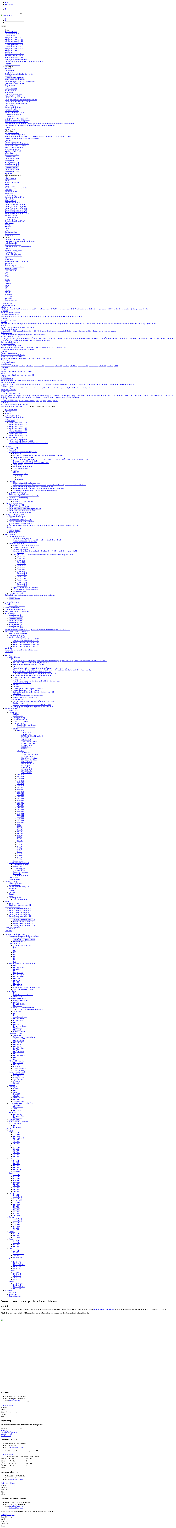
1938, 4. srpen (17, 1028)
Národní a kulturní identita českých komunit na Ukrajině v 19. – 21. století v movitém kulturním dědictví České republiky (52, 670)
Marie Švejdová (18, 1079)
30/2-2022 (20, 784)
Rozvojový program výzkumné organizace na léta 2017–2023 (33, 707)
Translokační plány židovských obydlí (25, 461)
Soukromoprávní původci (13, 107)
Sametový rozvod (10, 265)
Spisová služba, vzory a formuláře (24, 547)
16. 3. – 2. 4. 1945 (19, 1169)
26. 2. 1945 (16, 1156)
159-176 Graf (25, 749)
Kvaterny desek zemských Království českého (20, 241)
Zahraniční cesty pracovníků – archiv (17, 213)
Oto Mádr (16, 1083)
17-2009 (20, 828)
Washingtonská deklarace (21, 1000)
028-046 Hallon (26, 734)
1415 (14, 954)
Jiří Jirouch (16, 1081)
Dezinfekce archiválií (12, 111)
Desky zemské (17, 464)
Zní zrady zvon (18, 1020)
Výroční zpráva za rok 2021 (14, 45)
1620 (14, 965)
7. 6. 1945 (16, 1222)
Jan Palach (16, 1099)
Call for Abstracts (18, 723)
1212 (14, 951)
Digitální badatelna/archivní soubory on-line (19, 74)
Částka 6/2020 (21, 566)
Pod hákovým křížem (20, 1039)
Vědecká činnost (10, 179)
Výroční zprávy (10, 35)
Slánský (19, 476)
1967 (14, 1090)
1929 (14, 1015)
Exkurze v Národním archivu (14, 112)
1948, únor (16, 1064)
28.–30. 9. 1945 (18, 1257)
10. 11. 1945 (17, 1274)
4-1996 (19, 852)
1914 (14, 993)
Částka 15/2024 (22, 582)
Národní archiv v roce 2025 (14, 57)
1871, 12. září (17, 985)
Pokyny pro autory (19, 718)
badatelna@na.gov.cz (16, 1447)
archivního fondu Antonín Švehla (103, 1309)
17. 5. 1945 (16, 1210)
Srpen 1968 (16, 1094)
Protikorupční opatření (12, 155)
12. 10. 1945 (17, 1263)
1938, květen (17, 1024)
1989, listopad (17, 1118)
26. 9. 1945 (16, 1255)
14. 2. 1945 (16, 1149)
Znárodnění (16, 1066)
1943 (14, 1053)
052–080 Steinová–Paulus (29, 754)
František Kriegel (18, 1101)
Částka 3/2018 (21, 560)
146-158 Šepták (26, 747)
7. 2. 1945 (16, 1147)
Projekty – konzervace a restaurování (25, 697)
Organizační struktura (12, 33)
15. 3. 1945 (16, 1167)
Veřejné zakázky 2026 (12, 158)
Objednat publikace (11, 232)
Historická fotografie (11, 217)
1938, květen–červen (19, 1026)
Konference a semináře (12, 234)
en (5, 10)
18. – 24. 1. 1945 (18, 1138)
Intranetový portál (6, 1434)
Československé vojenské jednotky (24, 1037)
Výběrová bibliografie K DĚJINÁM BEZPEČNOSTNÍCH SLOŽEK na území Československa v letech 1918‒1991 (51, 459)
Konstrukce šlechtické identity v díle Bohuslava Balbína (31, 662)
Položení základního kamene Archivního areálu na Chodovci (24, 61)
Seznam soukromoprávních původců (25, 542)
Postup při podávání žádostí (14, 147)
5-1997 (19, 850)
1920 (14, 1013)
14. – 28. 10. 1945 (19, 1265)
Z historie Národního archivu (14, 56)
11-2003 (19, 839)
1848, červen (17, 980)
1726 (14, 971)
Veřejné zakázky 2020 (12, 169)
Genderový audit (18, 703)
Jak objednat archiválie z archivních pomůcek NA (21, 100)
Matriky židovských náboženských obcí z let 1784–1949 (31, 463)
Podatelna (8, 140)
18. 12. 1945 (17, 1289)
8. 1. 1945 (16, 1134)
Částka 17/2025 (22, 586)
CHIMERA (17, 694)
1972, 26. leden (18, 1107)
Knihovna (8, 87)
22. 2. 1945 (16, 1151)
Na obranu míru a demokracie (14, 267)
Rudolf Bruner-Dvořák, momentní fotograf (27, 987)
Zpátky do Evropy (11, 269)
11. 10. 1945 (17, 1261)
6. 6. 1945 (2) (17, 1221)
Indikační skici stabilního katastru (23, 457)
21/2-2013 (20, 817)
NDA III (16, 666)
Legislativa (8, 52)
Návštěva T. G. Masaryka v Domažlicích (30, 1009)
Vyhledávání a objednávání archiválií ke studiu (20, 81)
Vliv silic (16, 684)
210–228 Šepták (26, 771)
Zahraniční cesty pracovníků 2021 (24, 920)
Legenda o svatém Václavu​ (22, 945)
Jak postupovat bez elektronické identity (18, 101)
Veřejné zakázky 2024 (12, 162)
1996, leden (17, 1127)
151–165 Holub (26, 765)
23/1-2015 (20, 811)
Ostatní (7, 228)
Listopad (7, 291)
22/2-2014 (20, 813)
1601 (14, 960)
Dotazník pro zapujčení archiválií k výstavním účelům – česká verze (35, 490)
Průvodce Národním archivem (14, 54)
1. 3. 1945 (16, 1160)
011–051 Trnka (26, 752)
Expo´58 (7, 258)
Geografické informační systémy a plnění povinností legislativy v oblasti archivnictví (40, 668)
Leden (7, 272)
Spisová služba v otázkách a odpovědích (26, 545)
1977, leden (17, 1110)
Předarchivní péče (10, 105)
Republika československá (13, 250)
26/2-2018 (20, 798)
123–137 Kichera (26, 762)
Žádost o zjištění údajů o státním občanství (26, 483)
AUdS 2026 (9, 236)
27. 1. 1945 (16, 1142)
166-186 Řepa (25, 767)
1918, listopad (17, 1006)
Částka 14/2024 (22, 580)
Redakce (16, 714)
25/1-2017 (20, 804)
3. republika (9, 294)
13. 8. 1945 (16, 1244)
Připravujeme (9, 193)
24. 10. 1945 (17, 1268)
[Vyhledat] (21, 13)
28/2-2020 (20, 791)
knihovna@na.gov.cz (16, 1479)
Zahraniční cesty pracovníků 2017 (24, 925)
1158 (14, 947)
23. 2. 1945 (16, 1153)
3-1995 (19, 853)
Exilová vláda (17, 1035)
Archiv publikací (10, 201)
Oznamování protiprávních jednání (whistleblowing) (21, 138)
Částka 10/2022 (22, 573)
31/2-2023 (20, 780)
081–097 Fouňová (27, 756)
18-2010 (20, 826)
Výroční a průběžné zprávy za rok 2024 (26, 642)
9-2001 (19, 842)
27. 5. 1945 (16, 1213)
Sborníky (8, 226)
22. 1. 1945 (16, 1140)
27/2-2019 (20, 795)
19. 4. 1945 (16, 1182)
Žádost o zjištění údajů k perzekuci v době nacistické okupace (33, 487)
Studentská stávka (19, 1098)
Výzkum (7, 177)
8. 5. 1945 (16, 1202)
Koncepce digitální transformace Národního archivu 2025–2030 (33, 701)
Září (6, 287)
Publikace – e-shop (11, 215)
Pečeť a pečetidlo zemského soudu (24, 938)
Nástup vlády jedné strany (13, 254)
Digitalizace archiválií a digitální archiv (17, 120)
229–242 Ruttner (26, 773)
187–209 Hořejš (26, 769)
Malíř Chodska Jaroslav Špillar (23, 989)
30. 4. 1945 (16, 1191)
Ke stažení (20, 553)
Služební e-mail (6, 1436)
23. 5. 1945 (16, 1211)
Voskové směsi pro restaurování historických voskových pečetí (33, 675)
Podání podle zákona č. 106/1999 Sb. (17, 146)
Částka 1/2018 (21, 556)
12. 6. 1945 (16, 1226)
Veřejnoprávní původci (12, 109)
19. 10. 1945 (17, 1267)
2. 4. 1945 (16, 1175)
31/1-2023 (20, 782)
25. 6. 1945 (16, 1230)
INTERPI (16, 686)
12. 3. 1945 (16, 1165)
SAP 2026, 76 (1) (22, 875)
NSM (15, 470)
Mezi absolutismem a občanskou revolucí (18, 247)
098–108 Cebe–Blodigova (29, 758)
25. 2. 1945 (16, 1154)
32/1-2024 (20, 778)
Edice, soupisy (9, 223)
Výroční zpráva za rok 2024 (14, 39)
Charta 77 (16, 1109)
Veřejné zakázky (10, 157)
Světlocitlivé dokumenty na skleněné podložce (28, 696)
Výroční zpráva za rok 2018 (14, 50)
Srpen (7, 285)
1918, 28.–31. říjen (19, 1004)
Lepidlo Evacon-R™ (20, 679)
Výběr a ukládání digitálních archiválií (25, 588)
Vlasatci (15, 1092)
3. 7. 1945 (16, 1233)
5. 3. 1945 (16, 1162)
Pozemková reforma (19, 1068)
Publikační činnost (11, 191)
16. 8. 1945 (16, 1246)
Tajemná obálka (10, 85)
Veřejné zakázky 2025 (12, 160)
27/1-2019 (20, 797)
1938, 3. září (17, 1030)
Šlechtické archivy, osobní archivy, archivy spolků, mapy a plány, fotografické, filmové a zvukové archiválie (39, 123)
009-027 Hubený (26, 732)
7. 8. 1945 (16, 1243)
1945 (14, 1059)
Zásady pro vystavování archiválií (16, 188)
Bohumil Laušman (11, 300)
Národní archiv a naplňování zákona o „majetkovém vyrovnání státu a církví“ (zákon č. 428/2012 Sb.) (37, 136)
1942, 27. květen (18, 1048)
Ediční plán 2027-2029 (20, 721)
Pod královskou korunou (13, 245)
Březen (7, 276)
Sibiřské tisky (17, 997)
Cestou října (17, 1011)
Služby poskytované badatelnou (15, 79)
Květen (7, 280)
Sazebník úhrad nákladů (12, 149)
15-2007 (20, 831)
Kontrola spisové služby (21, 549)
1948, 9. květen (18, 1063)
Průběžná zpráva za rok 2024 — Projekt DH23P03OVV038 (36, 673)
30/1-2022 (20, 785)
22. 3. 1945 (16, 1171)
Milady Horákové (10, 129)
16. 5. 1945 (16, 1208)
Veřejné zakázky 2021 (12, 168)
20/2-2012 (20, 820)
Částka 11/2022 (22, 575)
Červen (7, 281)
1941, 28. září (17, 1046)
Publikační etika (18, 716)
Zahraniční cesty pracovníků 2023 (16, 210)
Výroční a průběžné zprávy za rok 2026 (26, 639)
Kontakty (8, 2)
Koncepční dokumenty (12, 182)
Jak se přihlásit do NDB (12, 96)
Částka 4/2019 (21, 562)
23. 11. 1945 (17, 1279)
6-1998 (19, 848)
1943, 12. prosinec (19, 1055)
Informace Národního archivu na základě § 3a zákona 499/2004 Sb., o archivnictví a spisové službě (45, 551)
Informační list (9, 199)
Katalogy (8, 225)
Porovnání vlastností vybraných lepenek (26, 690)
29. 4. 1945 (16, 1189)
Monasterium (17, 453)
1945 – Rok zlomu (11, 270)
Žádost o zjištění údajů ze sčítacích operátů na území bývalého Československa (38, 488)
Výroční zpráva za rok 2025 (14, 37)
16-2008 (20, 830)
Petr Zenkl (8, 296)
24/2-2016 (20, 806)
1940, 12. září (17, 1044)
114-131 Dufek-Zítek (28, 743)
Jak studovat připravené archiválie (16, 103)
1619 (14, 962)
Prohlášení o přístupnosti (9, 1432)
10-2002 (20, 841)
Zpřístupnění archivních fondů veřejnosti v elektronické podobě (33, 692)
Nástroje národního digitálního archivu (25, 589)
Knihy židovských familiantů (22, 466)
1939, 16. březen (18, 1041)
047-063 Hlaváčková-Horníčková (32, 736)
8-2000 (19, 844)
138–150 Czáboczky (28, 763)
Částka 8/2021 (21, 569)
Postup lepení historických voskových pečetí (27, 677)
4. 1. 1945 (16, 1132)
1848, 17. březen (18, 976)
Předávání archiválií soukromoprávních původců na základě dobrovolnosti (37, 540)
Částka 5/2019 (21, 564)
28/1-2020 (20, 793)
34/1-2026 (20, 730)
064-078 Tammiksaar (28, 738)
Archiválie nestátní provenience (23, 538)
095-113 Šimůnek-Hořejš (29, 741)
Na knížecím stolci (11, 243)
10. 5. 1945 (16, 1204)
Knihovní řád (9, 92)
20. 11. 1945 (17, 1276)
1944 (14, 1057)
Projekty (7, 180)
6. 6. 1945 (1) (17, 1219)
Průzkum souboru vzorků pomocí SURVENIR (28, 688)
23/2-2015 (20, 809)
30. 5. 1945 (16, 1215)
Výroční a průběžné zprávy (13, 151)
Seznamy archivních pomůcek (14, 78)
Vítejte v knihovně (11, 89)
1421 (14, 956)
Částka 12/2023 (22, 577)
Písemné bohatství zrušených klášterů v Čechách (28, 664)
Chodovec (8, 127)
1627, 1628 (16, 969)
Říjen (6, 289)
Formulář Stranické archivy (26, 727)
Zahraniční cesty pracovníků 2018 (24, 923)
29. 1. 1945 (16, 1143)
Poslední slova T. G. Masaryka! (23, 501)
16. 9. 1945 (16, 1252)
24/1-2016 (20, 808)
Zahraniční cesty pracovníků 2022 (16, 212)
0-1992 (19, 859)
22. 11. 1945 (17, 1278)
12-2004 (20, 837)
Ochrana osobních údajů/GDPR (15, 135)
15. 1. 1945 (16, 1136)
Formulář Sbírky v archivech (26, 725)
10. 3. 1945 (16, 1164)
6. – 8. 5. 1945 (17, 1200)
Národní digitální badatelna (13, 94)
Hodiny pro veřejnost (7, 1405)
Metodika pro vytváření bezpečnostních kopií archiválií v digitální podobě (36, 681)
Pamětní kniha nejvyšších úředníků (24, 940)
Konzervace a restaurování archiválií (16, 122)
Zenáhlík (20, 479)
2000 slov (16, 1096)
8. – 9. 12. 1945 (18, 1283)
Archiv (15, 729)
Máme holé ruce (10, 263)
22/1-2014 (20, 815)
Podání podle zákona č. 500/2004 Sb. (17, 144)
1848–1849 (16, 982)
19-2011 (19, 824)
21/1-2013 (20, 819)
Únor (6, 274)
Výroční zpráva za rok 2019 (14, 48)
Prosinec (7, 292)
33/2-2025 (20, 751)
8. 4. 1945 (16, 1178)
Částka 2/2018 (21, 558)
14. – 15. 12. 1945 (19, 1287)
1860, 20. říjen (17, 984)
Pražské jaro (9, 259)
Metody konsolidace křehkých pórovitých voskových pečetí (32, 672)
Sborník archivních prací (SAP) (15, 197)
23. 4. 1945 (16, 1186)
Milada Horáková (18, 1074)
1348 (14, 952)
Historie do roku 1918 (12, 116)
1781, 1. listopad (18, 974)
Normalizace (17, 1105)
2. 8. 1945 (16, 1241)
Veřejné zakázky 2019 (12, 171)
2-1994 (19, 855)
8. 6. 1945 (16, 1224)
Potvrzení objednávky (20, 899)
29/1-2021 (20, 789)
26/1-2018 (20, 800)
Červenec (8, 283)
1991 (14, 1125)
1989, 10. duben (18, 1114)
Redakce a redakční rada (21, 864)
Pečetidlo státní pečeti (20, 1017)
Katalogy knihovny (11, 90)
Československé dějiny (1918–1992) (16, 118)
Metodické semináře (19, 591)
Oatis (18, 477)
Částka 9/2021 (21, 571)
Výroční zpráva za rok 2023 (14, 41)
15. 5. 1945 (16, 1206)
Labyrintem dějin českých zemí (15, 239)
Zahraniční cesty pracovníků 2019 (24, 921)
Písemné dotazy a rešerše (13, 142)
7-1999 (19, 846)
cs (5, 8)
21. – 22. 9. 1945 (18, 1254)
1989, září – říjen (18, 1116)
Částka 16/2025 (22, 584)
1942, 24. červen (18, 1052)
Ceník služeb (9, 72)
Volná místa (8, 173)
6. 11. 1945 (16, 1272)
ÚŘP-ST (16, 472)
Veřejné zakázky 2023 (12, 164)
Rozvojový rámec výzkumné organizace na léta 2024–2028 (32, 705)
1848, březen (17, 978)
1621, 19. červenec (19, 967)
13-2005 (20, 835)
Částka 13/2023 (22, 578)
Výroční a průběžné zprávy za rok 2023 (26, 644)
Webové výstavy (10, 186)
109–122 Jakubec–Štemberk (30, 760)
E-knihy (7, 230)
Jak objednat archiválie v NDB (15, 98)
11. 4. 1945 (16, 1180)
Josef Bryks (17, 1075)
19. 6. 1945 (16, 1228)
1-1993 (19, 857)
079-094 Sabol (26, 740)
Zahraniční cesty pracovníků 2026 (16, 204)
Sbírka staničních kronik (21, 468)
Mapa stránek (9, 4)
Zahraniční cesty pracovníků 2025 (16, 206)
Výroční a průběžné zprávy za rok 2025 (26, 641)
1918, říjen (16, 1002)
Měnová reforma (18, 1070)
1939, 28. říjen (17, 1042)
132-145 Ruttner (26, 745)
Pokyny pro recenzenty (20, 719)
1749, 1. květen (18, 973)
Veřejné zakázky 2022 (12, 166)
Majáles (15, 1088)
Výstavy (7, 184)
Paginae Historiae (10, 195)
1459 (14, 958)
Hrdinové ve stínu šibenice (13, 256)
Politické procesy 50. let (20, 474)
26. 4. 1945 (16, 1188)
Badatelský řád (9, 70)
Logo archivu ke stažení (12, 65)
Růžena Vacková (18, 1077)
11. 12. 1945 (17, 1285)
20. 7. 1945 (16, 1235)
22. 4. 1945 (16, 1184)
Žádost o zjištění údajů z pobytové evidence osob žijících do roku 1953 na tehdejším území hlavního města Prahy (49, 485)
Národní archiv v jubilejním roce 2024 (17, 59)
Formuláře (8, 76)
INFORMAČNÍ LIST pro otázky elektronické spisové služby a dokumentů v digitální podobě (43, 554)
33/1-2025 (20, 774)
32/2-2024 (20, 776)
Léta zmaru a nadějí (11, 252)
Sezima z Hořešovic (19, 941)
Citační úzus (21, 870)
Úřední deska (9, 153)
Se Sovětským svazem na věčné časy (17, 261)
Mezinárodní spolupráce (12, 202)
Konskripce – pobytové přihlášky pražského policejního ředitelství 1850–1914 (38, 455)
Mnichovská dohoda (19, 1031)
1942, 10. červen (18, 1050)
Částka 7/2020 (21, 567)
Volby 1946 (8, 298)
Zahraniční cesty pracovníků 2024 (16, 208)
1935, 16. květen (18, 1019)
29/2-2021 (20, 787)
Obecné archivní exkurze (13, 114)
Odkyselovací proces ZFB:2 (22, 683)
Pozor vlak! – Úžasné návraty (14, 83)
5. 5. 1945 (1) (17, 1197)
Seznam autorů (18, 861)
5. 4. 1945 (16, 1177)
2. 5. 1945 (16, 1195)
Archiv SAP (17, 874)
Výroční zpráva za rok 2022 (14, 43)
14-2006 (20, 833)
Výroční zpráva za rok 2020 (14, 46)
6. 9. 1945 (16, 1250)
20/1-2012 (20, 822)
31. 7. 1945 (16, 1237)
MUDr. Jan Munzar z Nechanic (23, 995)
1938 (14, 1022)
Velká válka (8, 248)
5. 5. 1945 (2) (17, 1199)
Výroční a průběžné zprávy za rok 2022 (26, 646)
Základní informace (11, 32)
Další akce (8, 190)
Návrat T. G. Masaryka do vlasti (23, 1008)
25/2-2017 (20, 802)
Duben (7, 278)
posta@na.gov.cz (14, 1400)
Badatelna (8, 68)
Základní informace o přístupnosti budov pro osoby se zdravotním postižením (29, 125)
